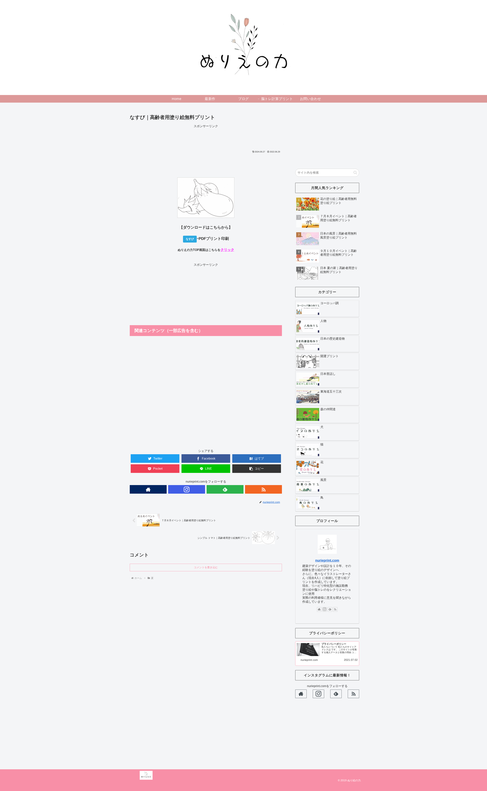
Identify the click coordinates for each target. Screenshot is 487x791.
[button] (355, 172)
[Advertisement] (206, 137)
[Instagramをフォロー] (186, 489)
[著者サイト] (148, 489)
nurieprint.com (327, 560)
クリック (227, 250)
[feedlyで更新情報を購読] (225, 489)
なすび (190, 238)
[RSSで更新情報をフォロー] (263, 489)
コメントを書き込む (206, 567)
